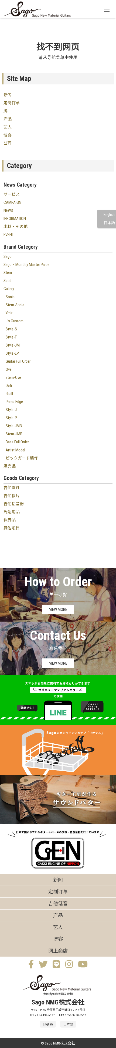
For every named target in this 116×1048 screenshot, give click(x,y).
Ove (9, 369)
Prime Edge (14, 401)
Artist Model (15, 450)
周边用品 (12, 511)
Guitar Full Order (18, 361)
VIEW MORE (58, 609)
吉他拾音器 (14, 503)
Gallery (9, 288)
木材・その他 (16, 226)
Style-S (11, 329)
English (109, 214)
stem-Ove (13, 377)
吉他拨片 (12, 495)
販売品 (10, 466)
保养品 (10, 520)
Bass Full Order (17, 442)
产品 (8, 119)
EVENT (9, 234)
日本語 (109, 223)
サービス (12, 194)
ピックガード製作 (22, 458)
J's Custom (14, 321)
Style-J (11, 409)
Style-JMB (14, 425)
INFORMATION (15, 218)
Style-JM (13, 345)
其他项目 (12, 528)
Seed (7, 280)
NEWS (8, 210)
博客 (8, 135)
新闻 (8, 94)
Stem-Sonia (15, 304)
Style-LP (12, 353)
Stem (8, 272)
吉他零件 (12, 487)
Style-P (11, 417)
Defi (9, 385)
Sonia (10, 296)
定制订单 (12, 103)
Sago (8, 256)
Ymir (9, 313)
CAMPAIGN (12, 202)
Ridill (9, 393)
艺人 (8, 127)
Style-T (11, 337)
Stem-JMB (14, 434)
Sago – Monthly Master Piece (26, 264)
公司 (8, 143)
